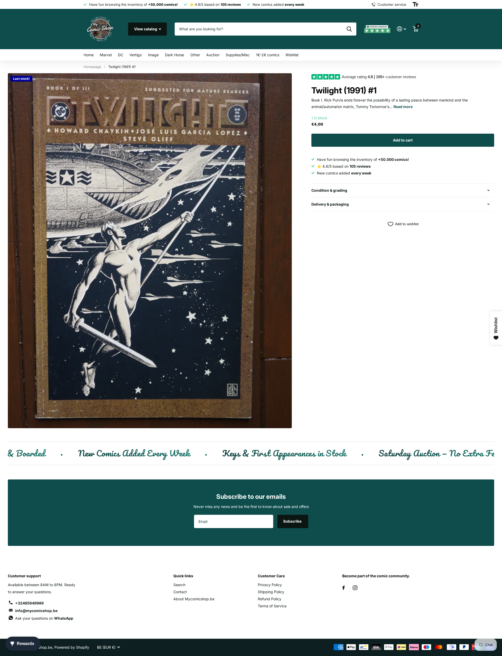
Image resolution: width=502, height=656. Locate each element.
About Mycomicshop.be (193, 599)
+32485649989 (29, 603)
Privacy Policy (270, 585)
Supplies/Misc (238, 55)
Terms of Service (272, 606)
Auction (212, 55)
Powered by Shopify (71, 647)
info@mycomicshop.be (36, 610)
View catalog (146, 29)
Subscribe (292, 521)
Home (89, 55)
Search (179, 585)
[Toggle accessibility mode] (415, 4)
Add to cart (403, 140)
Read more (403, 106)
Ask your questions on (44, 618)
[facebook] (343, 588)
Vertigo (135, 55)
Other (195, 55)
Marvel (106, 55)
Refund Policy (269, 599)
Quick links (183, 576)
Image (153, 55)
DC (120, 55)
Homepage (92, 67)
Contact (180, 592)
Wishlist (292, 55)
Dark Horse (174, 55)
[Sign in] (401, 29)
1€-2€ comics (267, 55)
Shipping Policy (271, 592)
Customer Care (271, 576)
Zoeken (349, 29)
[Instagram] (355, 587)
